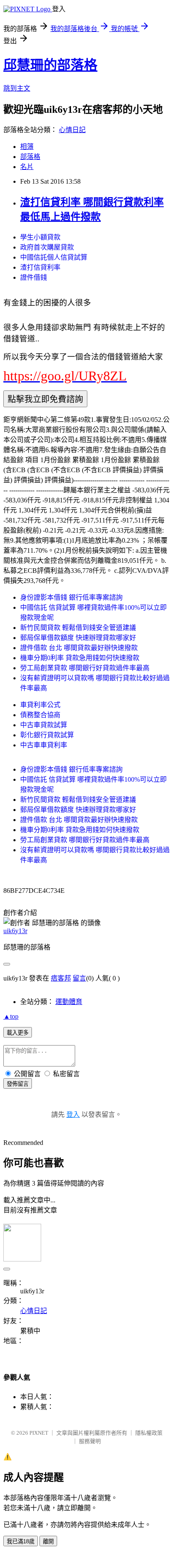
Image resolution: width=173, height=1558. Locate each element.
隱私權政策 (149, 1433)
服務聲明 (90, 1441)
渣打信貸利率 (40, 267)
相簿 (27, 146)
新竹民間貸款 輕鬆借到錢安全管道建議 (78, 627)
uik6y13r (15, 930)
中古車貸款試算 (43, 724)
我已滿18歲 (20, 1541)
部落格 (30, 156)
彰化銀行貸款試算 (47, 735)
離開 (48, 1541)
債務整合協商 (40, 714)
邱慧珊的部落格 (50, 65)
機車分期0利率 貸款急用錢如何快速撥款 (79, 657)
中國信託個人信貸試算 (53, 257)
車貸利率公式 (40, 704)
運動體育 (68, 1001)
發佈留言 (18, 1084)
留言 (79, 978)
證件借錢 (33, 277)
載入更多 (18, 1033)
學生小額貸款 (40, 237)
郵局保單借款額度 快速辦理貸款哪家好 (78, 637)
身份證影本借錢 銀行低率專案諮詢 (71, 597)
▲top (10, 1016)
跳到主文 (16, 88)
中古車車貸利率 (43, 745)
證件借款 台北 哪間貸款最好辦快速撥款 (79, 647)
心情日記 (72, 129)
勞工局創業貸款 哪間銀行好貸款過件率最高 (84, 667)
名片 (27, 166)
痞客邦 (61, 978)
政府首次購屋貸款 (47, 247)
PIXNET (38, 1433)
